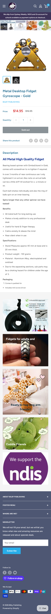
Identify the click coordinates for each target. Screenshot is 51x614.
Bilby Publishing (11, 102)
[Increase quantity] (30, 120)
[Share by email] (46, 140)
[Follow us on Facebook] (5, 572)
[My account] (40, 6)
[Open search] (35, 6)
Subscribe (12, 550)
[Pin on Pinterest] (36, 140)
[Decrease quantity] (16, 120)
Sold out (25, 130)
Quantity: (7, 120)
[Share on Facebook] (31, 140)
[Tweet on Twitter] (41, 140)
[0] (46, 6)
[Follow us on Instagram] (10, 572)
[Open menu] (4, 6)
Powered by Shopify (11, 608)
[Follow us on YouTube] (15, 572)
